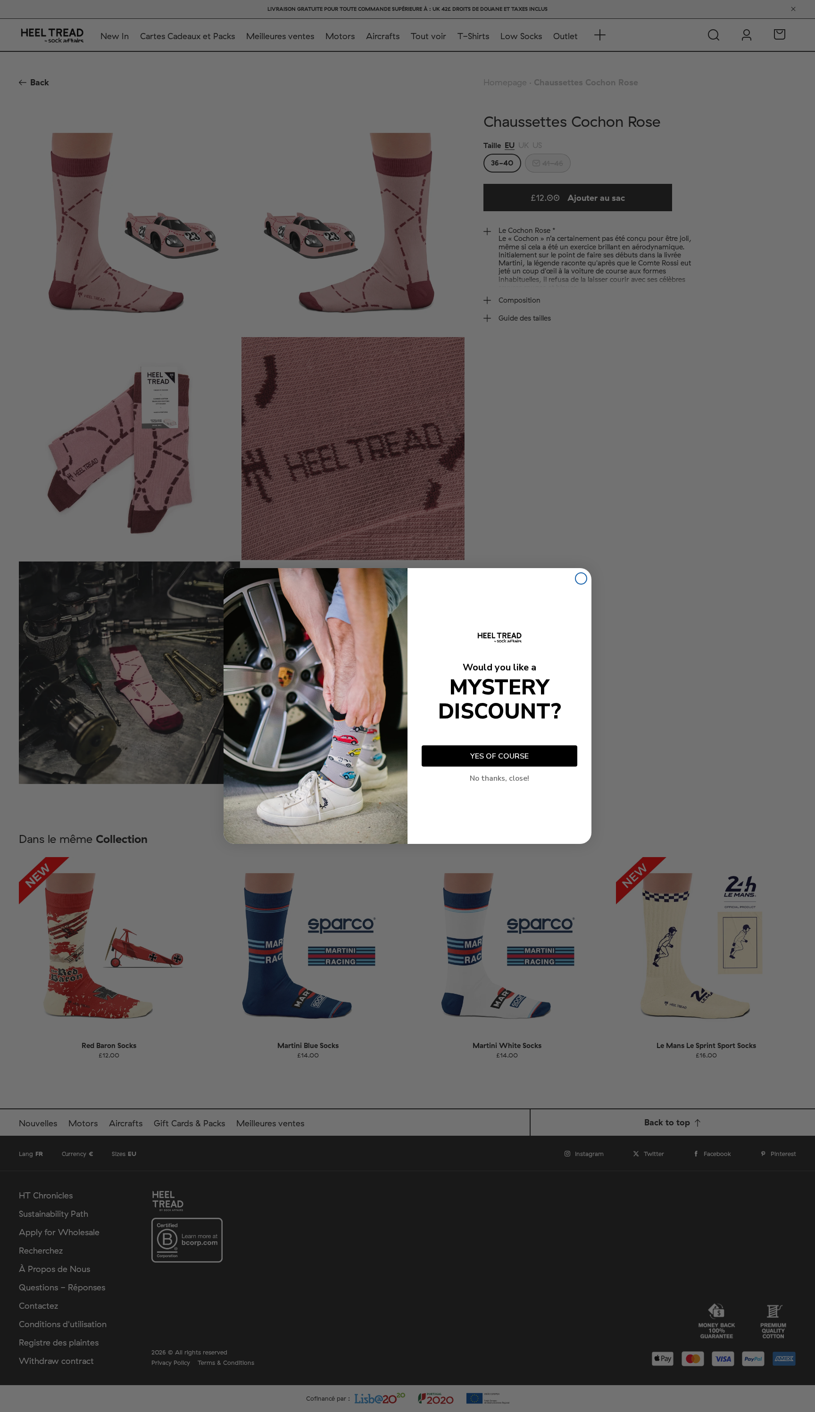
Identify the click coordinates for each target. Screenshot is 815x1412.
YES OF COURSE (499, 756)
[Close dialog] (581, 578)
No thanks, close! (499, 778)
